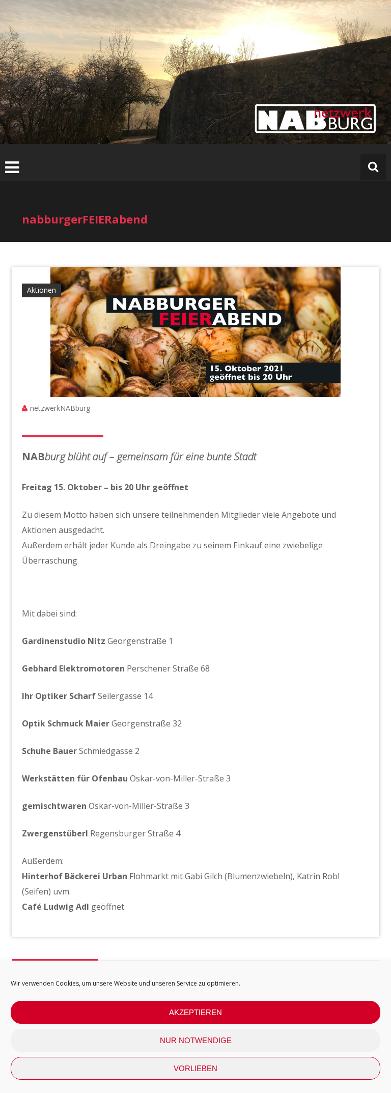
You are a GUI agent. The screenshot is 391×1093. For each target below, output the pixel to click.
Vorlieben (195, 1068)
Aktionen (41, 290)
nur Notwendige (196, 1040)
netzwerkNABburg (60, 408)
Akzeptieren (195, 1012)
